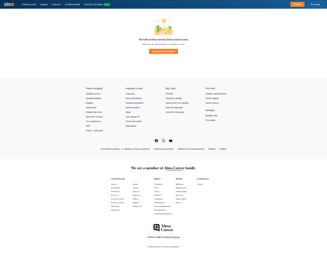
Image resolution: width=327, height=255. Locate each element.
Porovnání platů (133, 121)
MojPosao (180, 184)
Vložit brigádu (212, 98)
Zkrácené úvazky (94, 116)
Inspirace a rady (134, 88)
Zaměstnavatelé (72, 4)
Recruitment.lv (160, 210)
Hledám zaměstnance (215, 93)
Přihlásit (297, 4)
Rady (128, 112)
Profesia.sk (115, 188)
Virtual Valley (181, 199)
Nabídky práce (29, 4)
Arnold (135, 184)
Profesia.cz (115, 191)
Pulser (178, 203)
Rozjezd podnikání (134, 103)
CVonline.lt (158, 184)
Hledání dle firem (94, 112)
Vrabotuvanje (181, 191)
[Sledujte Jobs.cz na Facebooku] (156, 140)
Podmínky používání (164, 149)
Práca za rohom (117, 199)
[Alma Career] (163, 227)
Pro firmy (315, 4)
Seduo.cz (136, 191)
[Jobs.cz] (9, 4)
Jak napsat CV (133, 116)
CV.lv (156, 188)
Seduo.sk (136, 195)
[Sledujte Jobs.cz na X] (163, 140)
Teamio (136, 188)
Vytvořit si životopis (96, 4)
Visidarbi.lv (158, 199)
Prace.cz (114, 195)
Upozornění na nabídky (177, 103)
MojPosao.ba (181, 188)
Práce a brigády (94, 88)
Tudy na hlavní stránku (163, 51)
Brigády (44, 4)
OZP (88, 126)
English (222, 149)
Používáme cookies (110, 149)
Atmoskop (115, 206)
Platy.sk (136, 203)
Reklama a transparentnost (191, 149)
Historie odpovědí (174, 107)
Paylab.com (137, 206)
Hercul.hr (179, 195)
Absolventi (91, 107)
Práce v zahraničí (94, 130)
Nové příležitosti (133, 98)
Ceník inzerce (212, 103)
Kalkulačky (131, 126)
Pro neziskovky (93, 121)
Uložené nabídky (174, 98)
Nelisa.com (115, 210)
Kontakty (210, 110)
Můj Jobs (171, 88)
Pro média (210, 120)
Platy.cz (136, 199)
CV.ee (156, 191)
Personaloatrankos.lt (162, 206)
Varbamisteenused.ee (163, 214)
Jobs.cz (114, 184)
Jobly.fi (200, 184)
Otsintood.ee (159, 203)
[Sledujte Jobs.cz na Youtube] (170, 140)
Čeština (211, 149)
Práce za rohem (117, 203)
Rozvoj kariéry (133, 107)
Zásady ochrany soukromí (137, 149)
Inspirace (56, 4)
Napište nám (211, 115)
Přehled (169, 93)
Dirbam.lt (157, 195)
